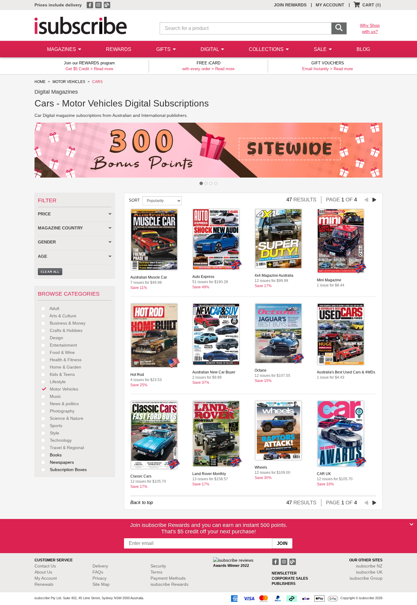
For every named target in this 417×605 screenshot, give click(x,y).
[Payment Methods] (283, 598)
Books (55, 454)
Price (44, 214)
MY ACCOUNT (330, 4)
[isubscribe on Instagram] (99, 4)
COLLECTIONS (267, 49)
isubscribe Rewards (169, 584)
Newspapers (61, 462)
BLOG (363, 49)
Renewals (43, 584)
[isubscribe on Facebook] (90, 4)
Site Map (101, 584)
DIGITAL (210, 49)
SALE (321, 49)
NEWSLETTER (284, 573)
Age (42, 256)
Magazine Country (60, 228)
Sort (134, 200)
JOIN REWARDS (290, 4)
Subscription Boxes (68, 469)
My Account (45, 578)
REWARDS (118, 49)
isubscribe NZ (369, 566)
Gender (47, 242)
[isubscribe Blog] (107, 4)
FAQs (97, 572)
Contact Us (45, 566)
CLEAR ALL (50, 271)
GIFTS (164, 49)
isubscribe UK (369, 572)
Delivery (100, 566)
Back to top (141, 502)
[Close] (411, 524)
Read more (103, 69)
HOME (39, 82)
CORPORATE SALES (290, 578)
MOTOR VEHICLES (69, 82)
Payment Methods (168, 578)
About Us (43, 572)
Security (158, 566)
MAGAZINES (62, 49)
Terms (156, 572)
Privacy (99, 578)
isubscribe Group (366, 578)
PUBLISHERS (284, 584)
